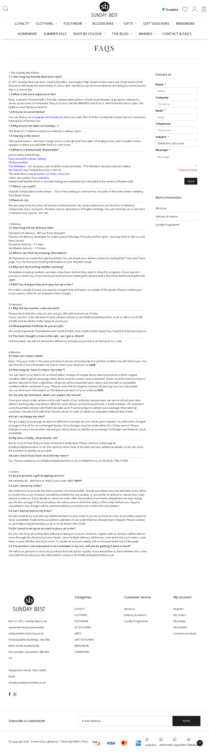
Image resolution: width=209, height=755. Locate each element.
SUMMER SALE (55, 34)
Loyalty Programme (167, 224)
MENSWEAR (185, 23)
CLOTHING (44, 23)
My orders (179, 615)
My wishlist (180, 627)
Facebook (57, 117)
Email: (161, 110)
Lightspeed (52, 741)
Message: (163, 150)
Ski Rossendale (18, 162)
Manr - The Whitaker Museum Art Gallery (103, 166)
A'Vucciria (64, 174)
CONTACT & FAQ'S (177, 34)
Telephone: (163, 123)
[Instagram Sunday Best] (14, 694)
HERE (92, 365)
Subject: (162, 137)
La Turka (51, 174)
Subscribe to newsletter (27, 721)
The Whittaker (17, 166)
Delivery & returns (167, 216)
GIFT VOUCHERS (156, 23)
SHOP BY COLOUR (87, 34)
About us (161, 208)
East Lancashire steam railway (27, 158)
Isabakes (43, 178)
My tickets (179, 621)
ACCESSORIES (102, 23)
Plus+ (85, 741)
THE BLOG (120, 34)
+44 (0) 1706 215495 (34, 670)
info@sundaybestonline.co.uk (27, 447)
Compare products (185, 633)
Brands (145, 34)
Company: (162, 97)
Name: (161, 84)
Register (178, 609)
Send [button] (191, 181)
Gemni (41, 174)
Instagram (38, 117)
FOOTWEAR (72, 23)
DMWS (76, 741)
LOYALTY (22, 23)
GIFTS (128, 23)
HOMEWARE (27, 34)
